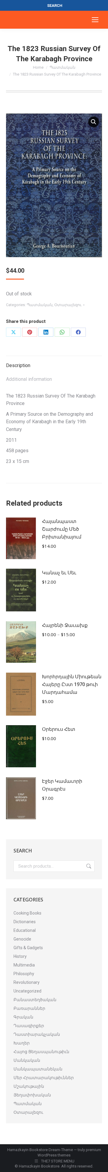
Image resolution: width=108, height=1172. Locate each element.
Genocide (22, 939)
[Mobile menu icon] (95, 19)
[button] (93, 121)
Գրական (23, 1017)
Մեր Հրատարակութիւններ (44, 1077)
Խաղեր (22, 1043)
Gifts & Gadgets (28, 947)
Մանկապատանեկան (38, 1069)
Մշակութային (29, 1086)
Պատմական (39, 305)
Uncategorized (27, 991)
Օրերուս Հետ (58, 729)
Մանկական (27, 1060)
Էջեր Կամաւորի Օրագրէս (62, 785)
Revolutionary (27, 982)
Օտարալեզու (68, 305)
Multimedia (24, 965)
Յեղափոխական (32, 1095)
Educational (25, 930)
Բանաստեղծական (35, 999)
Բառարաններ (29, 1008)
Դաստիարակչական (37, 1034)
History (20, 956)
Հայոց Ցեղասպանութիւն (41, 1051)
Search (88, 866)
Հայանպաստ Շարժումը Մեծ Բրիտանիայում (61, 529)
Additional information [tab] (29, 379)
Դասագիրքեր (29, 1025)
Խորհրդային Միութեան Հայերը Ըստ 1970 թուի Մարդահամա (71, 684)
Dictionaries (25, 921)
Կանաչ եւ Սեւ (59, 572)
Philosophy (24, 973)
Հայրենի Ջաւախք (65, 625)
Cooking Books (27, 913)
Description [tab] (18, 365)
